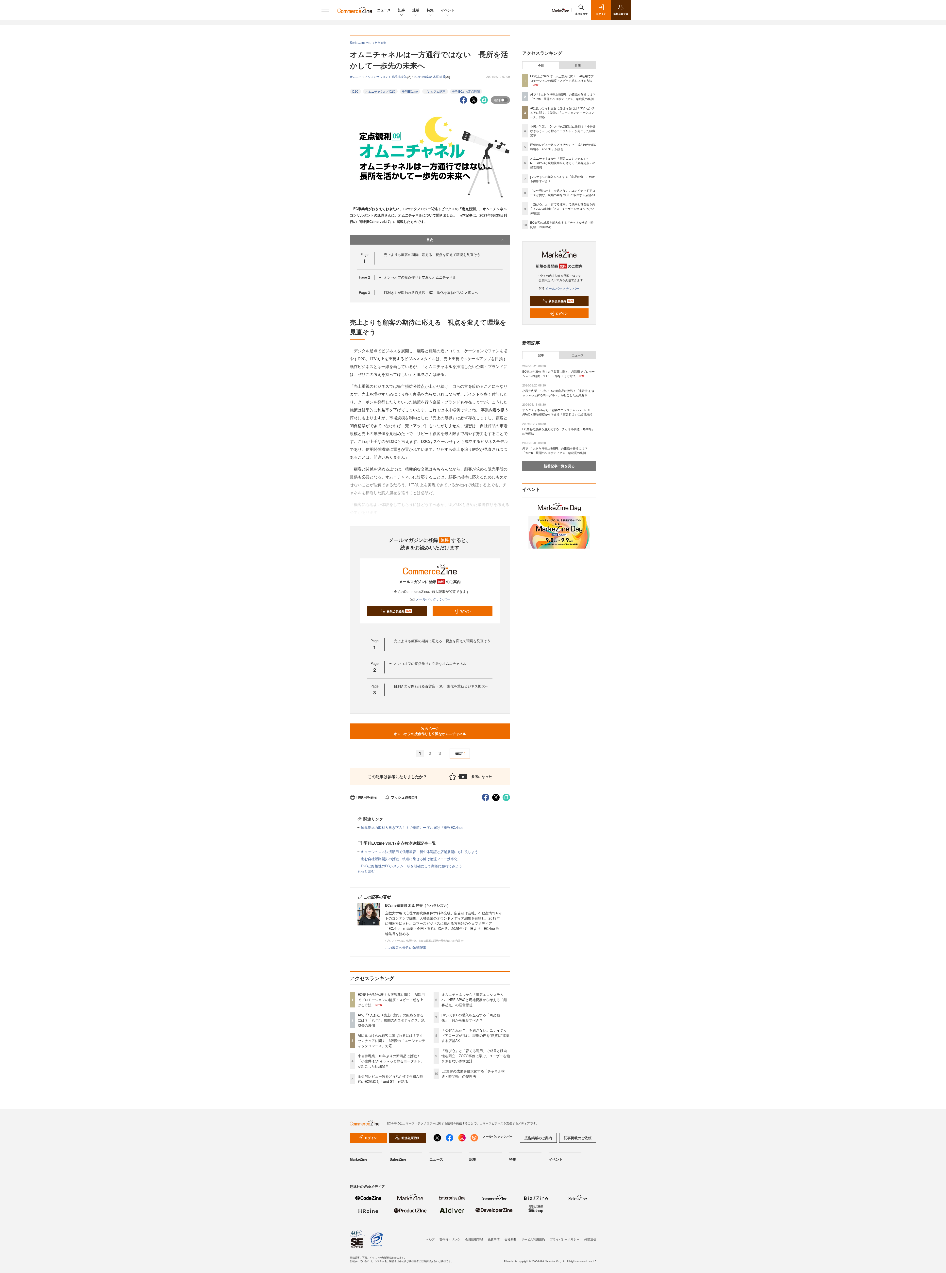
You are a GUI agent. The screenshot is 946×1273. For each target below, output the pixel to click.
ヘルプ (430, 1239)
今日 (541, 65)
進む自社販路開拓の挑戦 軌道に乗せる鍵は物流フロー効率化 (409, 858)
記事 (401, 9)
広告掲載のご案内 (538, 1137)
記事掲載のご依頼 (577, 1137)
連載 (415, 9)
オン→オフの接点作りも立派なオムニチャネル (420, 277)
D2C (355, 91)
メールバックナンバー (433, 599)
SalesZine (398, 1159)
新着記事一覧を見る (559, 465)
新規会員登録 (399, 611)
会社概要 (510, 1239)
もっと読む (366, 871)
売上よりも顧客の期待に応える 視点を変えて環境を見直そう (432, 254)
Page (364, 277)
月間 (578, 65)
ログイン (465, 611)
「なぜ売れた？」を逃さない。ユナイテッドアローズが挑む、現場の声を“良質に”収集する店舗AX (475, 1035)
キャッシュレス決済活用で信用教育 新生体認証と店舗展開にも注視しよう (419, 851)
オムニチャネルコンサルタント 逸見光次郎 (378, 76)
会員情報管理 (474, 1239)
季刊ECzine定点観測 (466, 91)
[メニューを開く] (325, 10)
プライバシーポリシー (564, 1239)
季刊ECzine (410, 91)
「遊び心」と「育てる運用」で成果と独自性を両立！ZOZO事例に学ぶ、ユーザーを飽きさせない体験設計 (475, 1055)
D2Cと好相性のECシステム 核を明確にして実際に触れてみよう (411, 865)
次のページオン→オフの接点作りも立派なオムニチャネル (430, 731)
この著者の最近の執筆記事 (405, 947)
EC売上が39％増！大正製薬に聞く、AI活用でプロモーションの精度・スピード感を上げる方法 (391, 999)
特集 (430, 9)
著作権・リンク (449, 1239)
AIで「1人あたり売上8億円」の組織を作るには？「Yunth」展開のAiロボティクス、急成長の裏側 (391, 1020)
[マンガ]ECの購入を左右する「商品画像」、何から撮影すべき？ (470, 1017)
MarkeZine (358, 1159)
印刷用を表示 (366, 797)
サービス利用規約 (533, 1239)
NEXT (459, 753)
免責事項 (494, 1239)
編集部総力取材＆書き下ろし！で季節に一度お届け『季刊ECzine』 (413, 827)
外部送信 (590, 1239)
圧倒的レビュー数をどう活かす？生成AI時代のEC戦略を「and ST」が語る (390, 1079)
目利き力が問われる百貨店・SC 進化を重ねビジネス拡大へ (431, 292)
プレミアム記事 (435, 91)
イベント (448, 9)
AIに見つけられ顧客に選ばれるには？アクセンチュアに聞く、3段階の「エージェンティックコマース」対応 (391, 1040)
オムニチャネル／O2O (380, 91)
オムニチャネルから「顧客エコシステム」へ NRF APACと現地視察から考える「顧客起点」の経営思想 (474, 999)
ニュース (384, 9)
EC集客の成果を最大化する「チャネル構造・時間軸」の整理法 (473, 1074)
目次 (429, 239)
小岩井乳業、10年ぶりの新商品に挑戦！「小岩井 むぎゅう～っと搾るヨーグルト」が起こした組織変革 (391, 1061)
